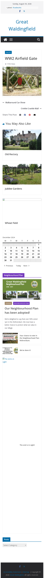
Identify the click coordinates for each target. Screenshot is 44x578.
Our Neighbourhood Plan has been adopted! (21, 310)
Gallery (8, 52)
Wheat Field (11, 223)
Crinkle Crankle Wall (30, 108)
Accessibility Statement (12, 572)
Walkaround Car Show (15, 102)
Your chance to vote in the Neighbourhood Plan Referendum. (29, 338)
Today (18, 265)
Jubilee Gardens (13, 188)
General (8, 303)
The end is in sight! (27, 445)
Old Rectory (11, 154)
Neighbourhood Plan (21, 303)
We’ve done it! (25, 350)
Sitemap (26, 572)
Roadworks (17, 7)
